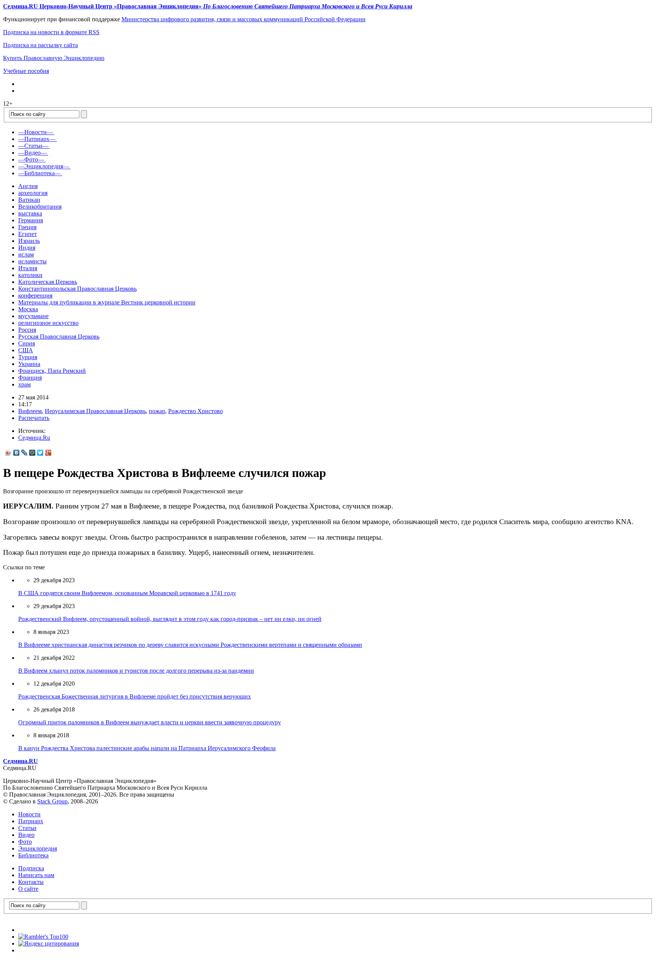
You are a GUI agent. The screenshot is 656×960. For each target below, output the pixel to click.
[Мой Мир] (32, 453)
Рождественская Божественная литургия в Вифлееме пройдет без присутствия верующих (134, 696)
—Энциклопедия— (43, 166)
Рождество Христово (195, 411)
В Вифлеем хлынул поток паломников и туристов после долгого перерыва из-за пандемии (136, 670)
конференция (35, 295)
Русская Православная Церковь (58, 336)
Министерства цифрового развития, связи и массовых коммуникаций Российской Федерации (243, 19)
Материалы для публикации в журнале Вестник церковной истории (107, 302)
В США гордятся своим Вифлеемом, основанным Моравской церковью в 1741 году (127, 593)
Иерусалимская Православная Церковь (95, 411)
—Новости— (35, 132)
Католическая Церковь (47, 282)
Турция (27, 357)
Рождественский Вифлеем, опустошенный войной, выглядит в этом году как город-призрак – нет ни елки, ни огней (170, 619)
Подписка (31, 868)
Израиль (29, 241)
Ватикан (29, 199)
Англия (28, 186)
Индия (26, 247)
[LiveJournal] (24, 453)
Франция (30, 377)
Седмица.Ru (34, 437)
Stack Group (52, 801)
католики (30, 275)
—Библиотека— (39, 173)
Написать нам (36, 875)
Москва (28, 309)
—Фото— (31, 159)
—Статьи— (33, 146)
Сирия (26, 343)
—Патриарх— (36, 139)
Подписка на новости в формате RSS (51, 32)
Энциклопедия (37, 848)
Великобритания (40, 206)
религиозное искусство (48, 323)
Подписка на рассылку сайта (40, 45)
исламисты (32, 261)
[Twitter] (40, 453)
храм (24, 384)
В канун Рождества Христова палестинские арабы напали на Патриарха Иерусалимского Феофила (147, 748)
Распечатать (33, 418)
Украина (29, 364)
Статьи (27, 828)
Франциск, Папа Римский (52, 371)
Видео (26, 835)
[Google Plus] (48, 453)
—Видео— (32, 152)
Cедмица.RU (20, 761)
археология (32, 193)
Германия (30, 220)
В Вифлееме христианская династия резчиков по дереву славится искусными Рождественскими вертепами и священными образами (190, 645)
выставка (30, 213)
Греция (27, 227)
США (25, 350)
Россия (27, 329)
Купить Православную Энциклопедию (53, 58)
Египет (27, 234)
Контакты (31, 882)
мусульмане (33, 316)
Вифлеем (30, 411)
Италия (27, 268)
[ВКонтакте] (16, 453)
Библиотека (33, 855)
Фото (25, 841)
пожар (157, 411)
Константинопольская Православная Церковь (77, 288)
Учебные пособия (26, 71)
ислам (26, 254)
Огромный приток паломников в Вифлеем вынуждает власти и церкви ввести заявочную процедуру (149, 722)
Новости (29, 814)
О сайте (28, 889)
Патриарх (30, 821)
